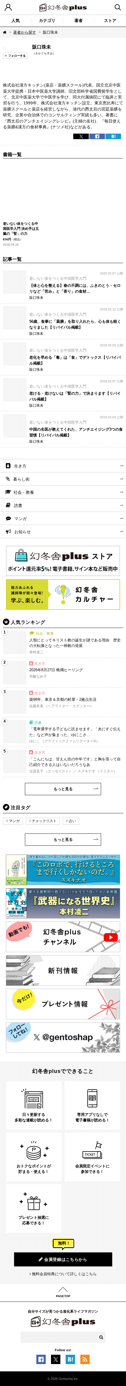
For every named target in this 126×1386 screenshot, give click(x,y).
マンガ (20, 518)
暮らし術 (21, 479)
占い (72, 821)
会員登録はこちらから (65, 1259)
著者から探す (24, 32)
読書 (18, 505)
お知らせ (22, 531)
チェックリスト (44, 821)
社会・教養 (23, 492)
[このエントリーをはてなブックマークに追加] (70, 1361)
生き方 (20, 466)
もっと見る (63, 789)
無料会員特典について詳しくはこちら (64, 1274)
